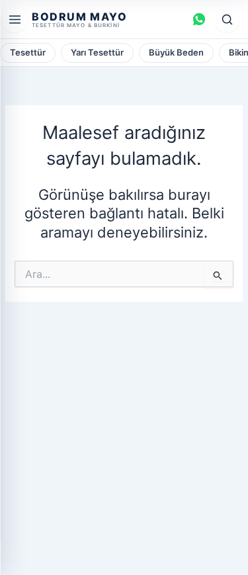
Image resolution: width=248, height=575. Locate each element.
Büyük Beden (176, 52)
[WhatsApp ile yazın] (199, 19)
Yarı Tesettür (97, 52)
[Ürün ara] (227, 19)
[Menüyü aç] (14, 19)
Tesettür (28, 52)
